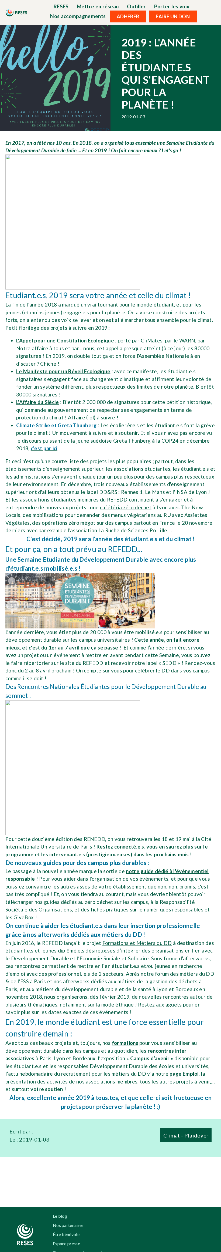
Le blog (60, 1216)
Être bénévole (66, 1234)
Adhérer (128, 16)
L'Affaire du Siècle (37, 402)
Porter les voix (171, 6)
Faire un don (173, 16)
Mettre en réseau (98, 6)
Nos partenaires (68, 1225)
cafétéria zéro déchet (125, 507)
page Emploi (184, 1074)
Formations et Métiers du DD (137, 943)
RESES (61, 6)
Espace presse (66, 1243)
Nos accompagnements (78, 16)
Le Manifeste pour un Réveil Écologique (63, 371)
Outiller (136, 6)
